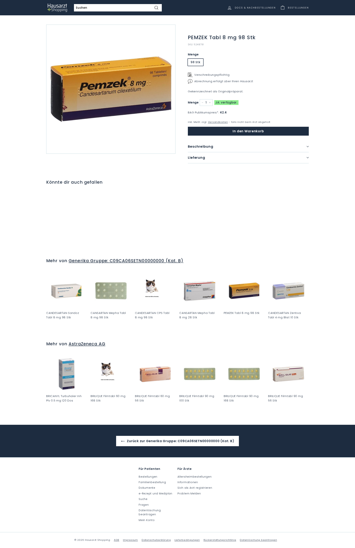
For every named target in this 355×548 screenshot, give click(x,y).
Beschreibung (200, 146)
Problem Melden (189, 493)
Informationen (188, 482)
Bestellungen (148, 477)
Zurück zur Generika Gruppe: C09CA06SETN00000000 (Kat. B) (180, 441)
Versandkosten (218, 122)
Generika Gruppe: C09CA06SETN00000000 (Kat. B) (126, 261)
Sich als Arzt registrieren (195, 488)
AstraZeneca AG (87, 344)
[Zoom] (110, 89)
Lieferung (196, 157)
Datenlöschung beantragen (150, 512)
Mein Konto (147, 520)
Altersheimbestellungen (195, 477)
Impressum (130, 540)
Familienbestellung (152, 482)
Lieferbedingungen (187, 540)
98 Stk (195, 62)
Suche (143, 499)
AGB (116, 540)
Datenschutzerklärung (156, 540)
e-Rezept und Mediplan (155, 493)
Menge (193, 54)
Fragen (144, 505)
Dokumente (147, 488)
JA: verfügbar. (226, 102)
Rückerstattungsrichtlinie (220, 540)
